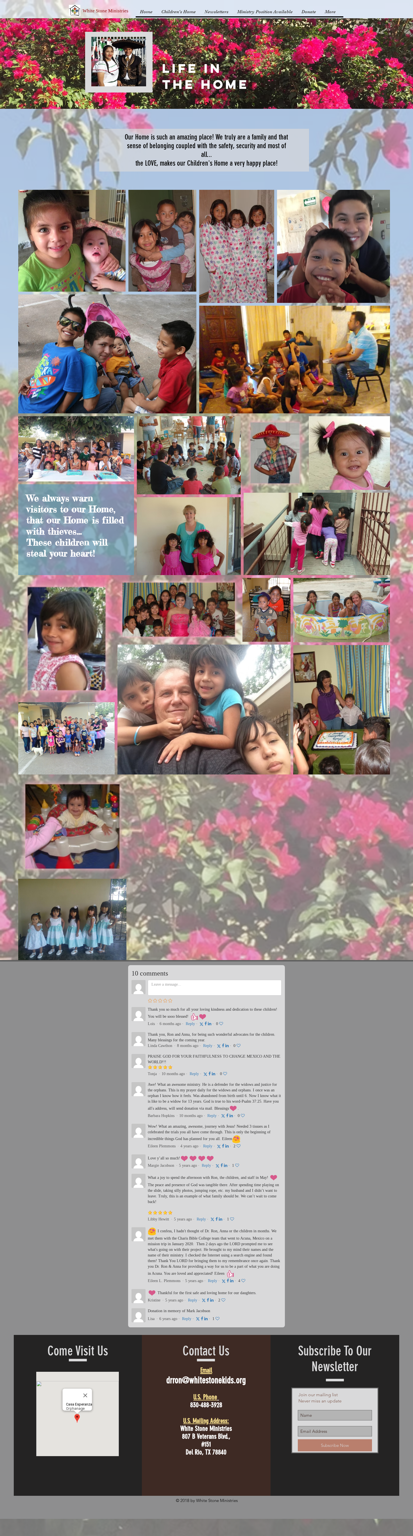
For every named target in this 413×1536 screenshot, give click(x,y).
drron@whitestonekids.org (206, 1380)
